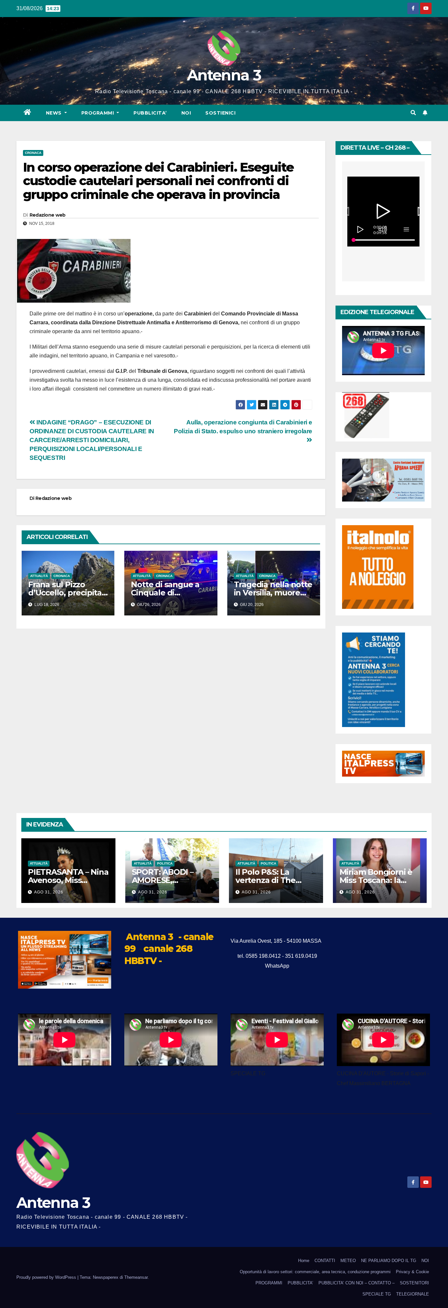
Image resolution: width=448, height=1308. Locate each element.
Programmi (98, 113)
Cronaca (33, 153)
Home (303, 1260)
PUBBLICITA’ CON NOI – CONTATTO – (356, 1282)
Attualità (39, 576)
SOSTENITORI (414, 1282)
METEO (348, 1260)
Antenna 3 (224, 75)
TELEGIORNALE (412, 1294)
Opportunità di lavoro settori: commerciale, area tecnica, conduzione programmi (315, 1271)
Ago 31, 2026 (48, 892)
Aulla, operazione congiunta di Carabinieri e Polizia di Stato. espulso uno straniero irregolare (243, 427)
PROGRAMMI (268, 1282)
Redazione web (48, 215)
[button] (413, 113)
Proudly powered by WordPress (46, 1277)
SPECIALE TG (376, 1294)
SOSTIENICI (220, 113)
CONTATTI (325, 1260)
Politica (165, 863)
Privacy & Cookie (412, 1271)
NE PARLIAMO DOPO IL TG (388, 1260)
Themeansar (136, 1277)
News (54, 113)
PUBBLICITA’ (150, 113)
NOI (186, 113)
